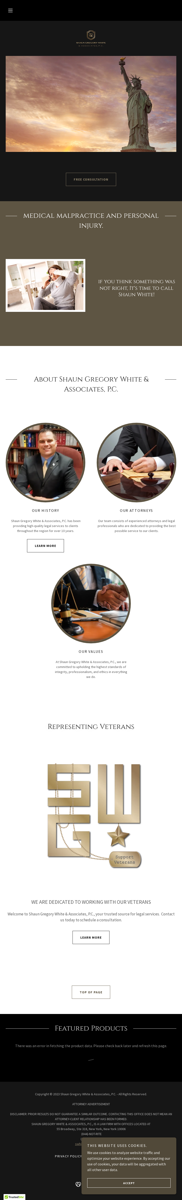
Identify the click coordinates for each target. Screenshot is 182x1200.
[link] (91, 37)
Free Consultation (91, 179)
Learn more (45, 546)
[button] (10, 10)
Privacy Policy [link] (68, 1156)
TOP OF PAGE (91, 992)
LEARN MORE (91, 937)
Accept (129, 1183)
